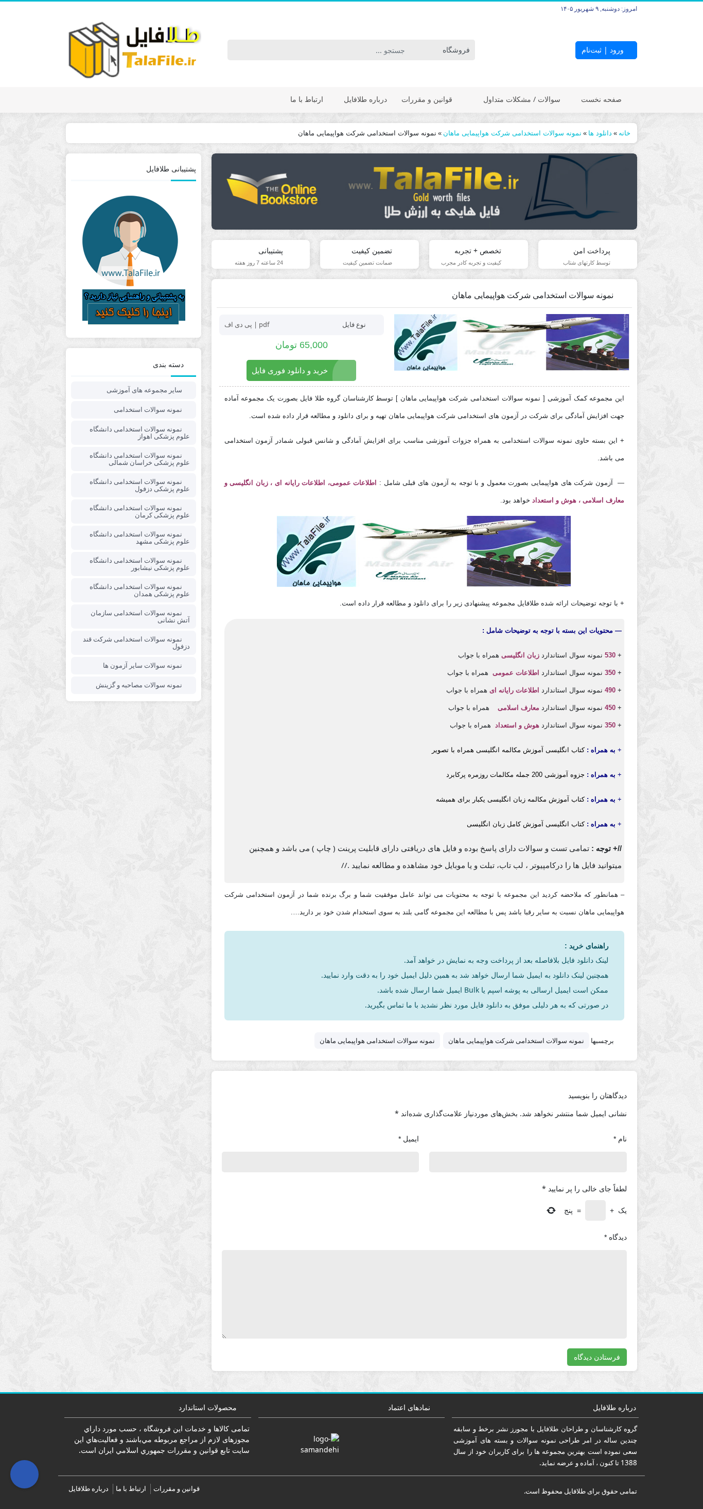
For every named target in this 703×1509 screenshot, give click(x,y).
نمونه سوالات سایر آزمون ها (142, 665)
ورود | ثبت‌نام (604, 50)
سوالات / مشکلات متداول (521, 99)
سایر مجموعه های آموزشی (144, 389)
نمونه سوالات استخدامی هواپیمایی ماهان (377, 1040)
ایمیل (408, 1139)
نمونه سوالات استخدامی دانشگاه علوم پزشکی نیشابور (140, 564)
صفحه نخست (601, 99)
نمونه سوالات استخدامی (148, 409)
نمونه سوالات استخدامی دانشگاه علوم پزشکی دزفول (140, 485)
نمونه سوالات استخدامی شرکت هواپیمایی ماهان (516, 1040)
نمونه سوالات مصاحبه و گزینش (139, 684)
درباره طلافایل (365, 99)
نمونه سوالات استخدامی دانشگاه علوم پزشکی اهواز (140, 432)
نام (620, 1139)
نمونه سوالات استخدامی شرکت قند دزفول (136, 642)
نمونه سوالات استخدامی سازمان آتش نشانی (140, 616)
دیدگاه (615, 1237)
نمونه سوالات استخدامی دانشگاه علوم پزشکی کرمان (140, 511)
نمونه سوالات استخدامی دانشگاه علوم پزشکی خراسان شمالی (140, 458)
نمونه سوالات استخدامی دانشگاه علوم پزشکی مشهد (140, 537)
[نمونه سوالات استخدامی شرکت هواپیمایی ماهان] (511, 342)
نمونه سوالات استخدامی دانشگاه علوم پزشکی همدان (140, 590)
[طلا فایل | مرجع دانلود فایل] (133, 50)
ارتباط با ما (306, 99)
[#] (425, 191)
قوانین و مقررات (426, 99)
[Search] (237, 50)
